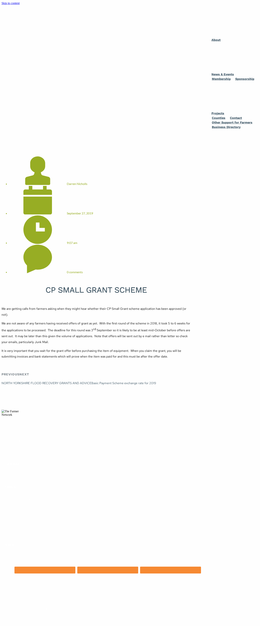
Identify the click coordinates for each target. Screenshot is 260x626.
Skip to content (11, 3)
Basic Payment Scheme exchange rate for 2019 (123, 383)
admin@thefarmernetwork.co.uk (23, 436)
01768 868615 (12, 442)
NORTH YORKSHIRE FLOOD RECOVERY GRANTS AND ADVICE (46, 383)
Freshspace (16, 592)
